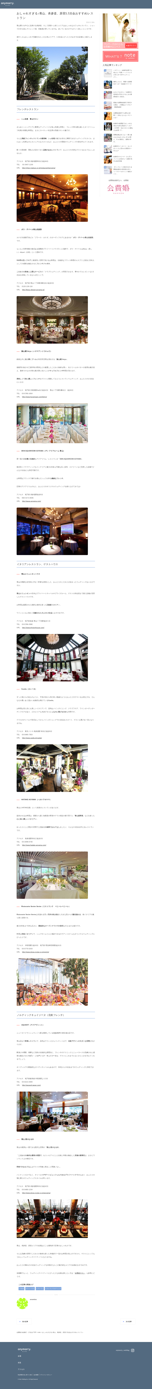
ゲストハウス (30, 1288)
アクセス (21, 1369)
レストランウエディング (53, 1288)
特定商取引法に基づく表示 (25, 1374)
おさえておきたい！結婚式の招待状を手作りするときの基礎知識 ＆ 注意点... (122, 94)
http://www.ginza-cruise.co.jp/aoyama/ (36, 1193)
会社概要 (36, 1374)
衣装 (19, 1363)
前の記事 (25, 1321)
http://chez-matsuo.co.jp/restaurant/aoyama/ (38, 168)
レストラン (39, 1288)
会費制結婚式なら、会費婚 (118, 180)
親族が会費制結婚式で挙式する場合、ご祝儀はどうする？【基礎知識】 (122, 105)
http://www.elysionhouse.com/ (33, 628)
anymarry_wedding (123, 1350)
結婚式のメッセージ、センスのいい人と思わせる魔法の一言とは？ (122, 148)
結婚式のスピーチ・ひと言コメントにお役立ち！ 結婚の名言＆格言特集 (122, 159)
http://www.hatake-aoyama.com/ (34, 845)
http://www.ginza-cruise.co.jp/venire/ (35, 952)
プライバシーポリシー (46, 1374)
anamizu (33, 1299)
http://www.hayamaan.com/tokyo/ (34, 397)
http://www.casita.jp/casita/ (32, 738)
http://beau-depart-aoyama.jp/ (33, 290)
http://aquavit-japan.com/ (31, 1085)
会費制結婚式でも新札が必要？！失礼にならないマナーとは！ (122, 115)
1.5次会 (21, 1288)
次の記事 (129, 1321)
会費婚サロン (80, 1273)
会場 (19, 1356)
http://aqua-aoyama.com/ (31, 501)
